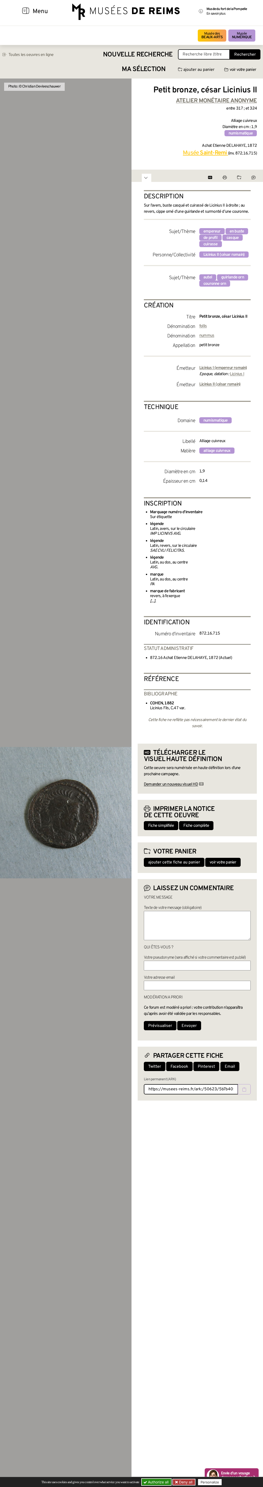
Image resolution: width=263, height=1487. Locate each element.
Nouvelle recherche (138, 55)
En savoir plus (215, 14)
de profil (210, 237)
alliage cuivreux (216, 450)
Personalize (210, 1482)
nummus (206, 335)
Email (230, 1066)
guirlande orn (232, 277)
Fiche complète (196, 825)
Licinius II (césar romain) (224, 254)
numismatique (241, 133)
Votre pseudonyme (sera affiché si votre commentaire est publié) (195, 957)
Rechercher (245, 54)
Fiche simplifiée (161, 825)
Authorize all (157, 1482)
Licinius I (237, 374)
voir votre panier (243, 69)
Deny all (185, 1482)
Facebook (179, 1066)
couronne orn (214, 283)
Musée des (212, 35)
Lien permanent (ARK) (160, 1079)
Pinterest (206, 1066)
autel (207, 277)
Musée (242, 35)
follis (203, 326)
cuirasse (210, 244)
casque (233, 237)
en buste (237, 231)
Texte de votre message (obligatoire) (172, 907)
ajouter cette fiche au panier (174, 862)
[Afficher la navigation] (26, 11)
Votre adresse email (159, 977)
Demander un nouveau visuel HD (171, 784)
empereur (212, 231)
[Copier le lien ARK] (244, 1089)
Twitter (154, 1066)
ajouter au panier (198, 69)
